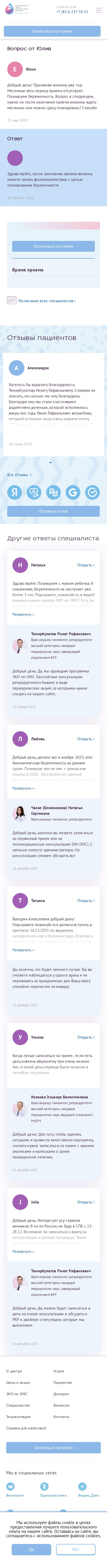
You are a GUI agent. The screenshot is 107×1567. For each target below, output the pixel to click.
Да (31, 1549)
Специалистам (18, 1405)
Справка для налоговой (26, 1428)
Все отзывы (17, 474)
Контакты (61, 1416)
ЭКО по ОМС (17, 1394)
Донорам (61, 1394)
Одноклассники (53, 1495)
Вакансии (61, 1405)
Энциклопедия (18, 1416)
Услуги (59, 1371)
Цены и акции (18, 1382)
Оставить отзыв (53, 511)
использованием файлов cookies (68, 1536)
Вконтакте (15, 1495)
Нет (75, 1549)
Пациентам (63, 1382)
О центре (14, 1371)
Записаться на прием (52, 31)
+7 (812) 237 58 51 (72, 11)
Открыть (84, 565)
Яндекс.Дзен (88, 1495)
